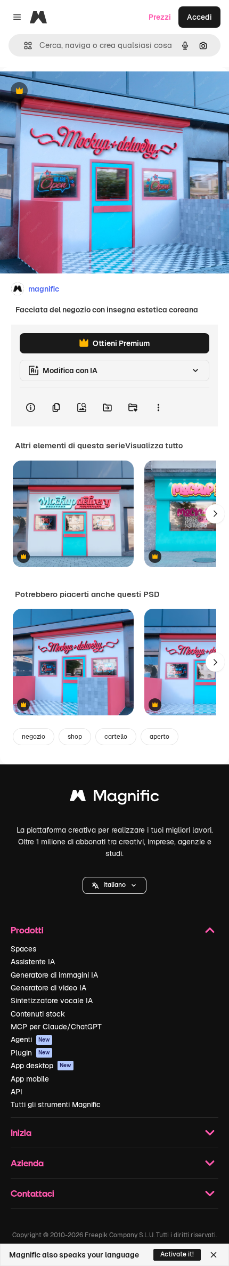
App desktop (41, 1065)
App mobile (30, 1079)
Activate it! (177, 1254)
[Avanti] (215, 514)
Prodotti (27, 930)
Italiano (114, 885)
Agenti (30, 1039)
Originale (70, 91)
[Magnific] (114, 798)
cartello (115, 736)
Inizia (21, 1132)
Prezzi (160, 17)
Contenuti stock (38, 1014)
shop (75, 736)
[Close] (213, 1254)
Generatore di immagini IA (54, 975)
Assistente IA (33, 961)
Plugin (30, 1053)
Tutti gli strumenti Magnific (56, 1104)
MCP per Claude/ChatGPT (56, 1026)
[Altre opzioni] (158, 407)
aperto (159, 736)
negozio (33, 736)
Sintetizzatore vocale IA (52, 1000)
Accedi (199, 17)
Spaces (23, 949)
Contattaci (32, 1193)
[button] (114, 885)
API (16, 1091)
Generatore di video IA (48, 988)
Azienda (27, 1162)
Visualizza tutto (154, 445)
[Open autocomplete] (23, 46)
